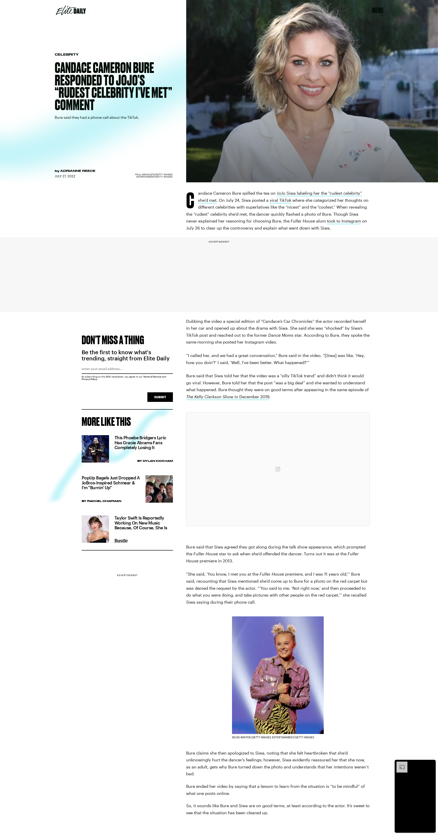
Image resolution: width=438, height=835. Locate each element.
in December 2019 (227, 396)
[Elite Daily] (71, 10)
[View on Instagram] (277, 469)
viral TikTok (280, 200)
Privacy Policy (89, 379)
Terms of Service (152, 376)
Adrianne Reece (77, 170)
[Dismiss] (430, 764)
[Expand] (399, 764)
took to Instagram (344, 220)
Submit (160, 397)
